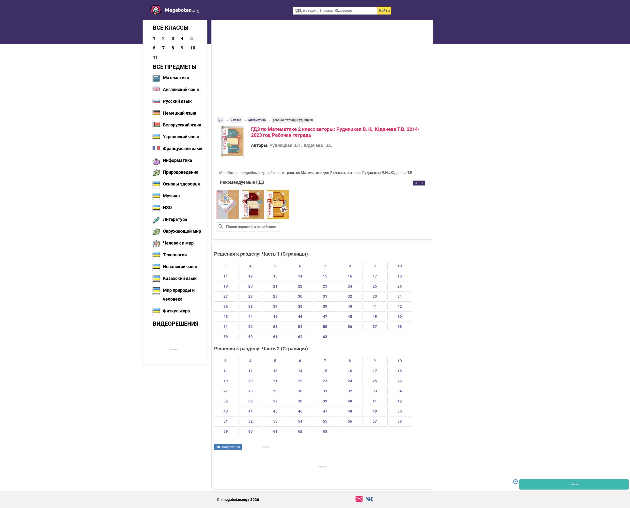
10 (192, 47)
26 (399, 286)
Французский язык (183, 148)
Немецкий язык (179, 113)
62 (300, 337)
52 (250, 326)
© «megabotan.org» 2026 (238, 500)
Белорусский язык (182, 124)
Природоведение (180, 172)
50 (399, 316)
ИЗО (167, 207)
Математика (176, 77)
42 (399, 306)
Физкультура (176, 310)
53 (275, 326)
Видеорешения (176, 324)
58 (399, 326)
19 (225, 286)
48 (350, 316)
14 (300, 276)
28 (250, 296)
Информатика (177, 160)
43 (225, 316)
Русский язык (177, 101)
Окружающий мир (182, 231)
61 (275, 337)
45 (275, 316)
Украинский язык (181, 136)
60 (250, 337)
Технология (175, 254)
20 (250, 286)
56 (350, 326)
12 (250, 276)
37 (275, 306)
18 (399, 276)
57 (375, 326)
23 (325, 286)
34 (399, 296)
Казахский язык (180, 278)
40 (350, 306)
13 (275, 276)
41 (375, 306)
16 (350, 276)
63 (325, 337)
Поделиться (231, 447)
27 (225, 296)
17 (375, 276)
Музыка (171, 195)
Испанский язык (180, 266)
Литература (175, 219)
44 (250, 316)
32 (350, 296)
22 (300, 286)
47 (325, 316)
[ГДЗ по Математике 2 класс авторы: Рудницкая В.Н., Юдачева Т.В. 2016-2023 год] (228, 218)
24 (350, 286)
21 (275, 286)
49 (375, 316)
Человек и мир (178, 243)
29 (275, 296)
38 (300, 306)
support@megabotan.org (359, 499)
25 (375, 286)
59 (225, 337)
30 (300, 296)
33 (375, 296)
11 (155, 57)
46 (300, 316)
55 (325, 326)
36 (250, 306)
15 (325, 276)
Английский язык (181, 89)
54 (300, 326)
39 (325, 306)
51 (225, 326)
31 (325, 296)
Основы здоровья (181, 183)
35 (225, 306)
